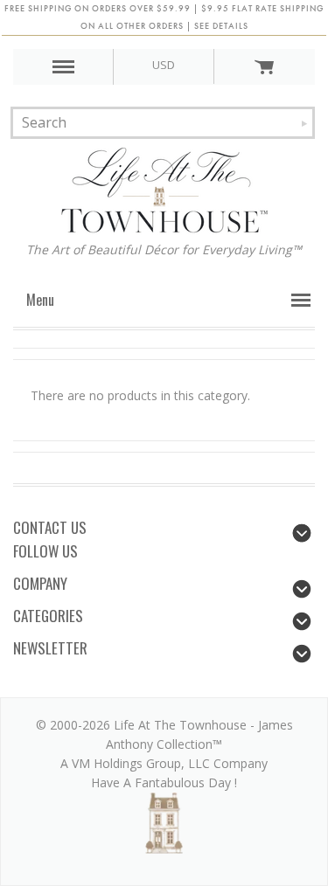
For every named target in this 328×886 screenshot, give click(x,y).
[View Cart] (264, 66)
